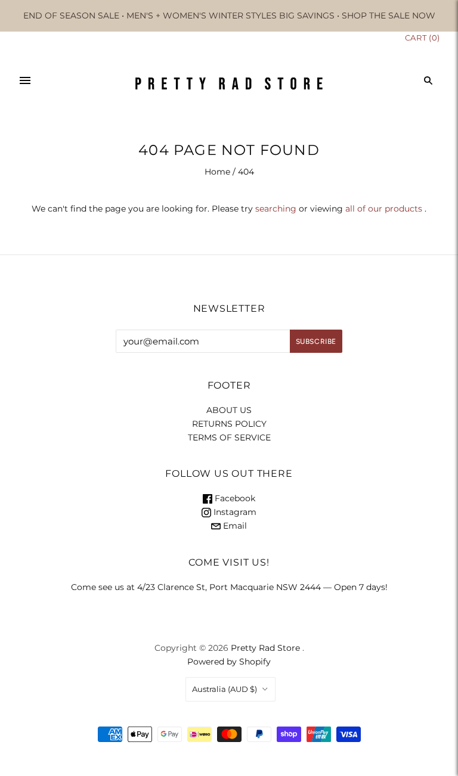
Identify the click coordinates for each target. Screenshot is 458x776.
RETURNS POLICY (229, 423)
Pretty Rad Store (265, 647)
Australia (224, 689)
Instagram (233, 512)
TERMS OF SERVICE (229, 437)
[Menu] (25, 80)
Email (234, 525)
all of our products (383, 208)
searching (275, 208)
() (422, 37)
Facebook (233, 498)
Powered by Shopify (229, 661)
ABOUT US (229, 410)
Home (217, 171)
